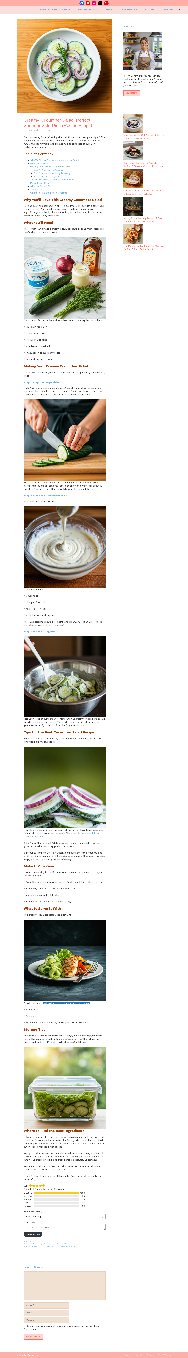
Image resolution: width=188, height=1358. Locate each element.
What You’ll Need (39, 163)
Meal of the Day (87, 10)
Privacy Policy (139, 1355)
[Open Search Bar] (180, 10)
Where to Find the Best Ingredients (49, 192)
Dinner (29, 1241)
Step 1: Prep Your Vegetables (49, 170)
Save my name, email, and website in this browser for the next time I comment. (63, 1328)
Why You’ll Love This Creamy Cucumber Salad (55, 160)
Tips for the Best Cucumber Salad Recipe (52, 179)
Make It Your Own (40, 183)
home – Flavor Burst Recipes (56, 10)
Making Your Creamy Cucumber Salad (50, 166)
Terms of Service (164, 1355)
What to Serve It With (42, 186)
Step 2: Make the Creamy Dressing (52, 173)
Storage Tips (37, 189)
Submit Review (33, 1234)
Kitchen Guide (129, 10)
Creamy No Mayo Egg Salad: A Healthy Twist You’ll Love (48, 1244)
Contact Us (167, 10)
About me (149, 10)
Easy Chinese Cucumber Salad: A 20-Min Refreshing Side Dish (51, 1246)
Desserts (110, 10)
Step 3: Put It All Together (48, 176)
